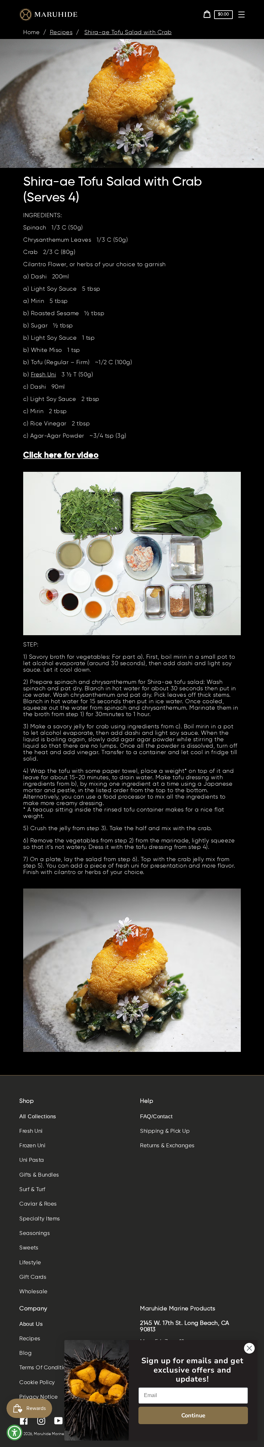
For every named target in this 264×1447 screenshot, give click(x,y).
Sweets (28, 1248)
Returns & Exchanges (167, 1146)
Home (31, 32)
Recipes (61, 32)
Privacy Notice (38, 1397)
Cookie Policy (37, 1382)
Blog (25, 1353)
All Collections (37, 1116)
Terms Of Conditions (45, 1368)
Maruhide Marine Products (57, 1434)
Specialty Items (39, 1219)
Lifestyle (30, 1263)
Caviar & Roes (38, 1204)
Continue (193, 1415)
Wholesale (33, 1292)
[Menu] (241, 14)
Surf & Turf (32, 1189)
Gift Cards (32, 1277)
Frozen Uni (32, 1146)
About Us (31, 1324)
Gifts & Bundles (39, 1175)
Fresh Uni (43, 375)
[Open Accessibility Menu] (14, 1432)
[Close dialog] (249, 1348)
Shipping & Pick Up (165, 1131)
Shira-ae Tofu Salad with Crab (128, 32)
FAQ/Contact (156, 1116)
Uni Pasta (31, 1160)
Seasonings (34, 1233)
